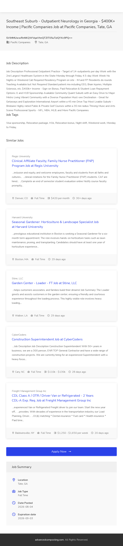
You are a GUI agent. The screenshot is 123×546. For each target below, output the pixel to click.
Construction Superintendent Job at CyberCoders (47, 339)
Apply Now (59, 451)
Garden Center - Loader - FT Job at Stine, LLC (44, 283)
